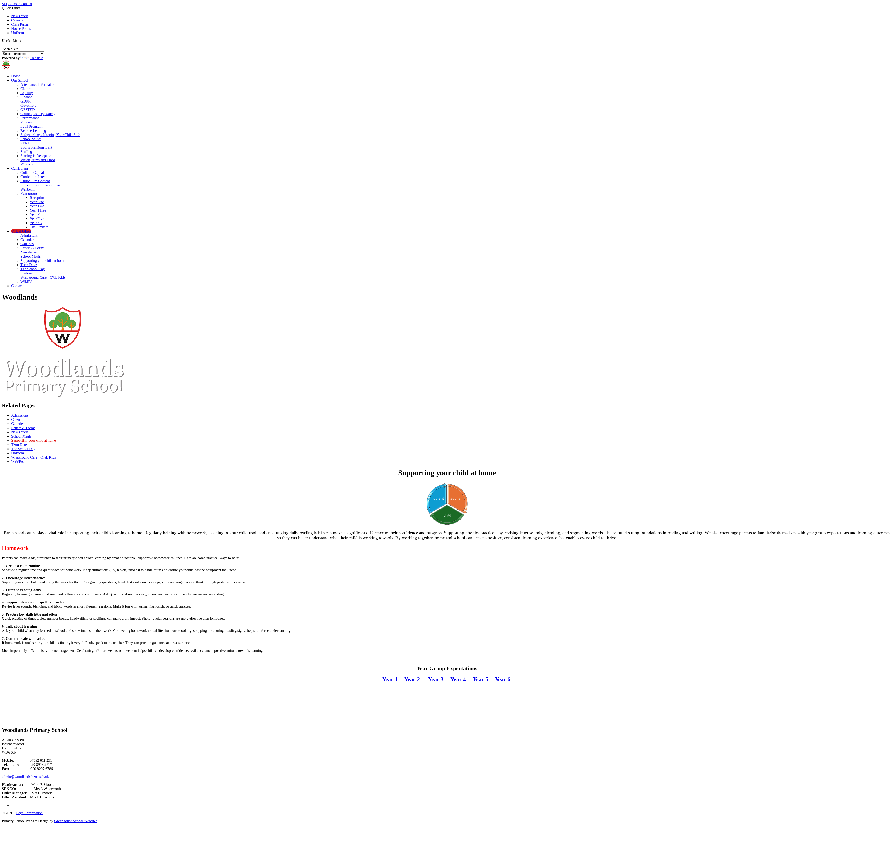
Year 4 (458, 679)
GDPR (25, 101)
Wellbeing (27, 189)
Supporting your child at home (42, 261)
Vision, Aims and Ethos (37, 160)
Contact (17, 286)
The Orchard (39, 227)
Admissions (29, 235)
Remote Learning (33, 131)
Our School (19, 80)
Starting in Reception (35, 156)
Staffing (26, 152)
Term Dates (28, 265)
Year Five (37, 219)
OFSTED (27, 110)
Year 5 (480, 679)
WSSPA (26, 282)
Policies (26, 122)
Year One (37, 202)
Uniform (17, 33)
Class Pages (20, 24)
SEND (25, 143)
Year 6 (503, 679)
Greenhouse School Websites (75, 821)
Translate (36, 58)
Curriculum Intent (33, 177)
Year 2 (412, 679)
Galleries (27, 244)
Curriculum (19, 168)
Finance (26, 97)
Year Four (37, 214)
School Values (30, 139)
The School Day (32, 269)
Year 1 (390, 679)
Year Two (37, 206)
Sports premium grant (36, 147)
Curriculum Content (35, 181)
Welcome (27, 164)
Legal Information (29, 813)
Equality (26, 93)
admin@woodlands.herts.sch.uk (25, 777)
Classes (25, 89)
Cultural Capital (32, 173)
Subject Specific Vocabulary (41, 185)
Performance (29, 118)
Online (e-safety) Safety (37, 114)
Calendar (17, 20)
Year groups (29, 193)
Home (15, 76)
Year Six (36, 223)
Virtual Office (21, 231)
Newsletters (19, 16)
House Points (21, 29)
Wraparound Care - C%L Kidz (42, 277)
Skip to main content (17, 4)
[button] (23, 40)
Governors (28, 105)
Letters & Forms (32, 248)
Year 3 (436, 679)
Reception (37, 198)
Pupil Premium (31, 126)
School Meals (30, 256)
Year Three (38, 210)
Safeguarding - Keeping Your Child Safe (50, 135)
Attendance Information (37, 84)
